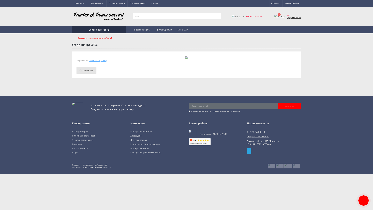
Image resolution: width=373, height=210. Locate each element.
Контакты (77, 144)
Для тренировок (138, 140)
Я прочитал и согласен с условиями (215, 111)
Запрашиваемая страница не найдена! (95, 38)
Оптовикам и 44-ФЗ (138, 3)
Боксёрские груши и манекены (145, 152)
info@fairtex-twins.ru (258, 136)
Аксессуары (136, 135)
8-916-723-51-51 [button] (257, 131)
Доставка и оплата (117, 3)
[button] (97, 3)
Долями (154, 3)
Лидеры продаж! (141, 29)
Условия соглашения (210, 111)
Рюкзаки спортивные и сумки (145, 144)
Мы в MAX (182, 29)
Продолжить (86, 70)
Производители (164, 29)
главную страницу (98, 60)
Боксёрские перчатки (141, 131)
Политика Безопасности (84, 135)
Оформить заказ (294, 17)
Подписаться (289, 106)
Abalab (104, 165)
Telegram (249, 151)
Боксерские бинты (139, 148)
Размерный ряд (80, 131)
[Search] (219, 16)
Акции (75, 152)
